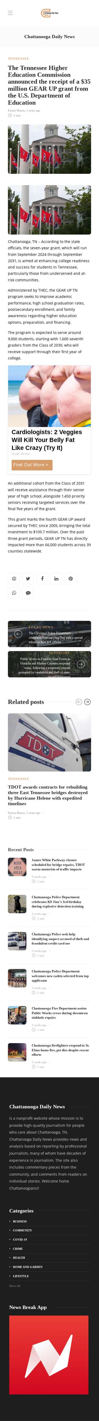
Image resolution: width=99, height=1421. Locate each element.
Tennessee (18, 58)
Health (19, 1257)
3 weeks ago (39, 876)
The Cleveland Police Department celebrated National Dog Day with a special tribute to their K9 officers (56, 637)
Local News (41, 627)
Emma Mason (16, 110)
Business (20, 1221)
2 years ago (33, 110)
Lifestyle (21, 1276)
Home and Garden (28, 1266)
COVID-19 (20, 1239)
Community (22, 1230)
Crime (18, 1248)
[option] (49, 765)
